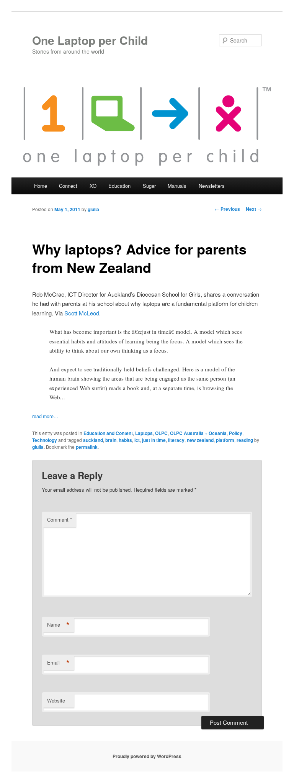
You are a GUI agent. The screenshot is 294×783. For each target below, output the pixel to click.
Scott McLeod (81, 313)
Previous (227, 208)
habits (125, 440)
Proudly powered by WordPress (147, 756)
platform (225, 440)
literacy (176, 440)
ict (137, 440)
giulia (93, 209)
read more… (45, 416)
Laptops (144, 433)
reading (245, 440)
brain (110, 440)
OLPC (161, 433)
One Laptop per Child (90, 40)
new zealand (200, 440)
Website (56, 700)
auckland (93, 440)
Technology (44, 440)
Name (58, 625)
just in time (154, 440)
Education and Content (108, 433)
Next (254, 208)
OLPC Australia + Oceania (198, 433)
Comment (59, 519)
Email (58, 663)
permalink (87, 446)
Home (40, 185)
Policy (235, 433)
